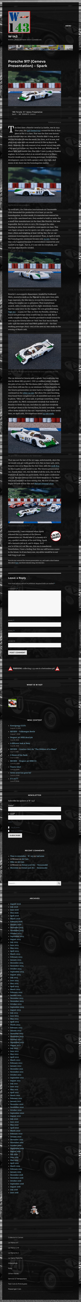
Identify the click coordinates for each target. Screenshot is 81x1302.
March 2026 (15, 919)
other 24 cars (28, 393)
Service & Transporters (17, 1279)
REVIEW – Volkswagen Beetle (22, 731)
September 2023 (17, 1007)
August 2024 (15, 975)
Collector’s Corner (15, 1237)
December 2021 (16, 1069)
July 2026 (14, 907)
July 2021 (14, 1084)
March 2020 (15, 1131)
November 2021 (16, 1072)
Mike (12, 862)
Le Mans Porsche (15, 1258)
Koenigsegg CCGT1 (18, 726)
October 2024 (16, 969)
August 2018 (15, 1187)
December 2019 (16, 1140)
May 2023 (14, 1019)
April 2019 (14, 1163)
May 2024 (14, 983)
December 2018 (16, 1175)
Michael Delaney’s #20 (43, 484)
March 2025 (15, 954)
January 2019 (15, 1172)
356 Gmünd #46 (34, 130)
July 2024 (14, 978)
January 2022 (15, 1066)
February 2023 (16, 1028)
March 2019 (15, 1166)
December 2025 (16, 927)
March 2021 (15, 1095)
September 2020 (17, 1113)
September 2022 (17, 1042)
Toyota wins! (15, 767)
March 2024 (15, 989)
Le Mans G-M (13, 1248)
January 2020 (15, 1137)
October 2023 (15, 1004)
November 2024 (17, 966)
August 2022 (15, 1045)
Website (11, 641)
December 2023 (16, 998)
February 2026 (16, 922)
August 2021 (15, 1081)
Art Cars (25, 859)
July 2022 (14, 1048)
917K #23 (55, 466)
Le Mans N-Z (13, 1253)
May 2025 (14, 948)
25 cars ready (48, 413)
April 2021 (14, 1092)
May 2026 (14, 913)
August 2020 (15, 1116)
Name (11, 620)
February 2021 (16, 1098)
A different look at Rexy (20, 743)
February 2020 (16, 1134)
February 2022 (16, 1063)
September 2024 (17, 972)
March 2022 (15, 1060)
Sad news (40, 856)
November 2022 (17, 1036)
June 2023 (14, 1016)
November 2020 (17, 1107)
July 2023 (14, 1013)
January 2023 (15, 1031)
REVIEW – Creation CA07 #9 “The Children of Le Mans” (33, 749)
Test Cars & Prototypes (17, 1284)
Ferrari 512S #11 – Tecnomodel (35, 865)
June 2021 (14, 1087)
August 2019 (15, 1151)
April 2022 (14, 1057)
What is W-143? (35, 685)
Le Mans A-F (13, 1243)
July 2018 (14, 1190)
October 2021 (15, 1075)
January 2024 (15, 995)
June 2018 (14, 1193)
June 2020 (14, 1122)
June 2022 (14, 1051)
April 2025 (14, 951)
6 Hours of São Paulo (19, 755)
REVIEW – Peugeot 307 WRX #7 (23, 761)
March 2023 (15, 1025)
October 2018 (15, 1181)
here (16, 563)
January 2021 (15, 1101)
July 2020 (14, 1119)
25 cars (46, 239)
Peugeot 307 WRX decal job (21, 737)
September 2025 (17, 936)
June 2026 (14, 910)
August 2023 (15, 1010)
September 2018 (17, 1184)
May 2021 (14, 1089)
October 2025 (16, 933)
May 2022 (14, 1054)
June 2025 (14, 945)
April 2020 (14, 1128)
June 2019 (14, 1157)
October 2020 (16, 1110)
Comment (13, 589)
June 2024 (14, 980)
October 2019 (15, 1145)
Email (11, 631)
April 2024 (14, 986)
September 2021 (17, 1078)
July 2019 (14, 1154)
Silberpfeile (13, 1263)
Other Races (13, 1274)
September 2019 (17, 1148)
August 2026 (15, 904)
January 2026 (15, 925)
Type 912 (12, 312)
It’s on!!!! (14, 779)
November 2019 (16, 1142)
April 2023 (14, 1022)
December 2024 (16, 963)
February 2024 (16, 992)
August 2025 (15, 939)
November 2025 (17, 930)
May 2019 (14, 1160)
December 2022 (16, 1033)
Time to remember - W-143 (21, 856)
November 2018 (16, 1178)
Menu (68, 26)
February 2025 (16, 957)
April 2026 (14, 916)
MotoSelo (14, 868)
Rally (10, 1268)
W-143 (13, 36)
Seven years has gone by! (20, 773)
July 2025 (14, 942)
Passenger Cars (14, 1289)
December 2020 (16, 1104)
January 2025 (15, 960)
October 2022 (16, 1039)
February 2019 (16, 1169)
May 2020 (14, 1125)
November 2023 (17, 1001)
